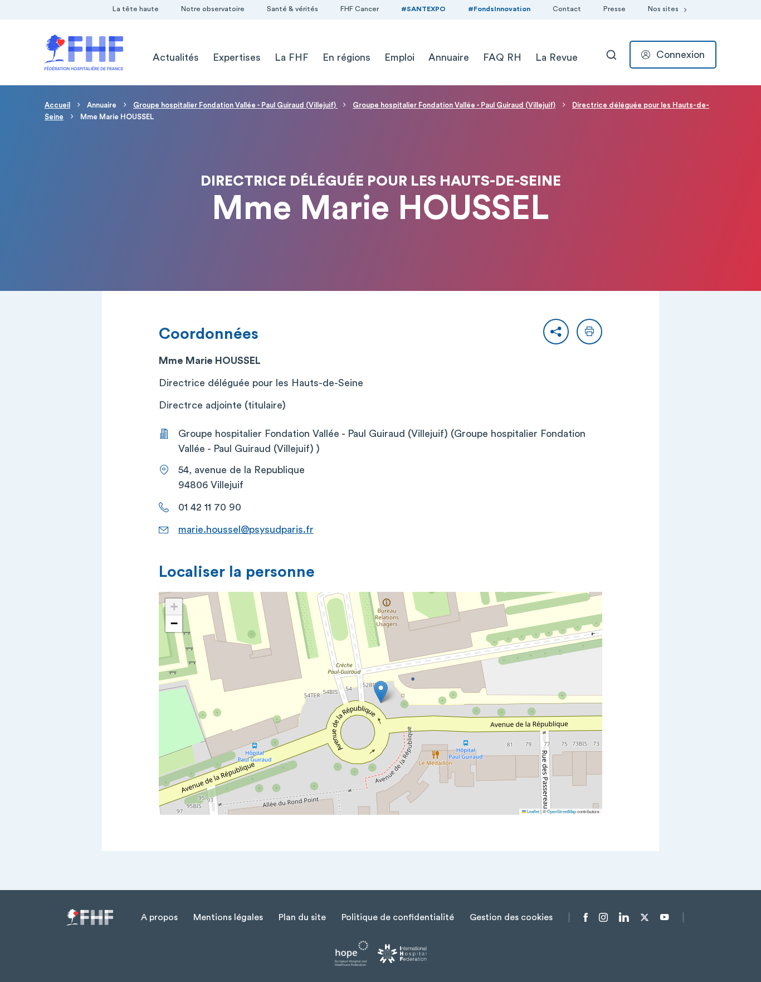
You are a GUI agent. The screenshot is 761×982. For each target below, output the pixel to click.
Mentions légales (228, 917)
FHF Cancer (359, 9)
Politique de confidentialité (398, 917)
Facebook (586, 917)
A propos (159, 917)
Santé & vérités (292, 9)
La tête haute (136, 9)
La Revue (556, 57)
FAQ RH (502, 57)
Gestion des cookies (511, 917)
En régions (346, 57)
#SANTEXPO (423, 9)
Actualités (176, 57)
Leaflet (532, 811)
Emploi (399, 57)
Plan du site (302, 917)
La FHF (292, 57)
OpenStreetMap (561, 811)
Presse (614, 9)
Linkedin (624, 917)
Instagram (603, 917)
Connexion (680, 55)
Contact (567, 9)
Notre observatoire (213, 9)
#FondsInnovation (499, 9)
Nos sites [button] (663, 9)
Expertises (237, 57)
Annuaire (448, 57)
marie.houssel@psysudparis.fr (246, 529)
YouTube (664, 917)
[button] (556, 331)
